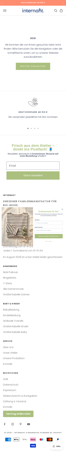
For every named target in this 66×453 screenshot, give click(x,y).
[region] (33, 110)
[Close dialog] (62, 209)
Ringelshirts (9, 278)
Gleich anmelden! (33, 175)
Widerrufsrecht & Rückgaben (20, 396)
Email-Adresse (39, 227)
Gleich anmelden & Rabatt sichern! (49, 236)
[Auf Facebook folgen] (4, 424)
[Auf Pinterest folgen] (20, 424)
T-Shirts (7, 283)
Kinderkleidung (11, 315)
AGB (5, 379)
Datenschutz (10, 384)
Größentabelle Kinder (15, 326)
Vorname (37, 219)
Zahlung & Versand (14, 401)
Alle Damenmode (13, 289)
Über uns (8, 347)
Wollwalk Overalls (13, 321)
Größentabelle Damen (16, 294)
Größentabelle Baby (15, 332)
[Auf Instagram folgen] (12, 424)
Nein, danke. (48, 241)
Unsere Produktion (14, 358)
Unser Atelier (10, 353)
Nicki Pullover (10, 272)
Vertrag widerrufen (18, 414)
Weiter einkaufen (33, 66)
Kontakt (7, 364)
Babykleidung (11, 309)
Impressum (9, 390)
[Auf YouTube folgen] (28, 424)
